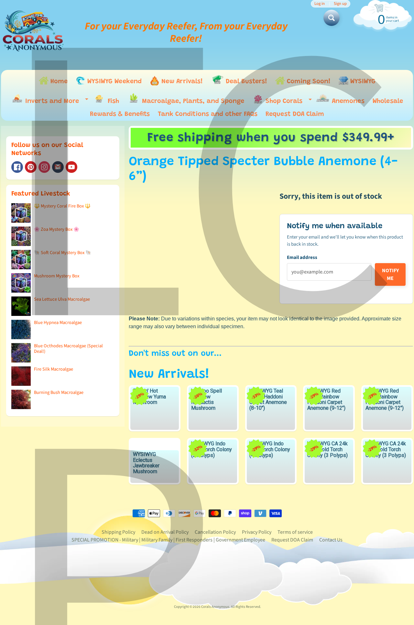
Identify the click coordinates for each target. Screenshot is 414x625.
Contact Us (331, 539)
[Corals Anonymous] (33, 32)
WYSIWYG (362, 81)
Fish (112, 101)
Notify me (390, 274)
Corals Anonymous (215, 606)
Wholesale (388, 101)
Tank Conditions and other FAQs (207, 114)
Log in (319, 4)
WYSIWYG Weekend (113, 81)
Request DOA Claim (295, 114)
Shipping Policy (118, 532)
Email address (302, 257)
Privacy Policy (256, 532)
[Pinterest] (31, 167)
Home (58, 81)
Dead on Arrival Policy (165, 532)
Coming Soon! (308, 81)
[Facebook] (17, 167)
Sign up (340, 4)
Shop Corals (287, 102)
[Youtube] (71, 167)
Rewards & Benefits (120, 114)
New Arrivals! (181, 81)
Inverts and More (55, 102)
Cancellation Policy (215, 532)
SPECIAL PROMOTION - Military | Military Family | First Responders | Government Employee (168, 539)
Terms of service (295, 532)
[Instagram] (44, 167)
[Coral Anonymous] (58, 167)
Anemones (347, 101)
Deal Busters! (245, 81)
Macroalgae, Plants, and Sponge (192, 101)
